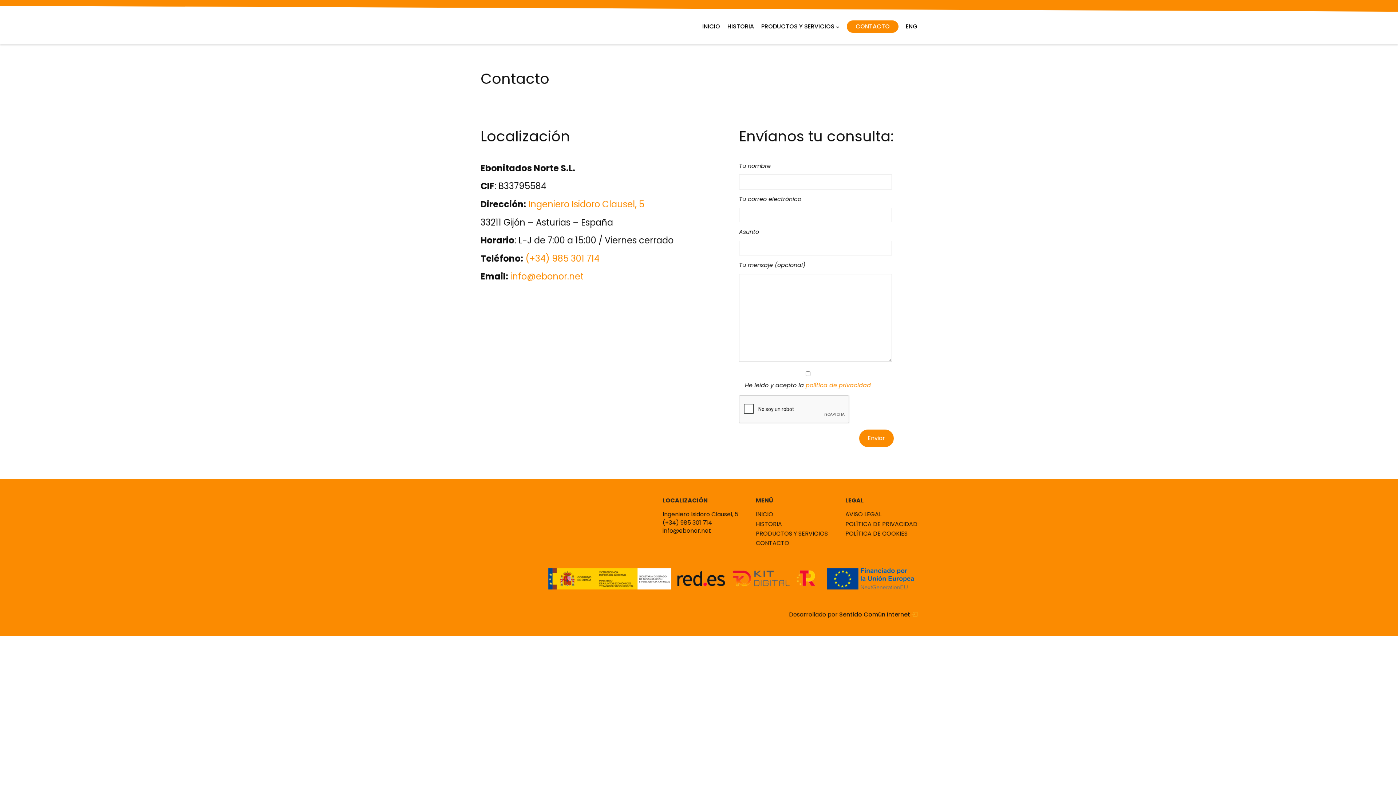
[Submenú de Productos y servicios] (838, 26)
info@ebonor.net (547, 276)
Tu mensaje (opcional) (772, 265)
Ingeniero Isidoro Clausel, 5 (586, 204)
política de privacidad (838, 385)
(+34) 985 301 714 (562, 258)
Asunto (749, 232)
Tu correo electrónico (770, 199)
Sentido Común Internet (875, 615)
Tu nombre (755, 166)
